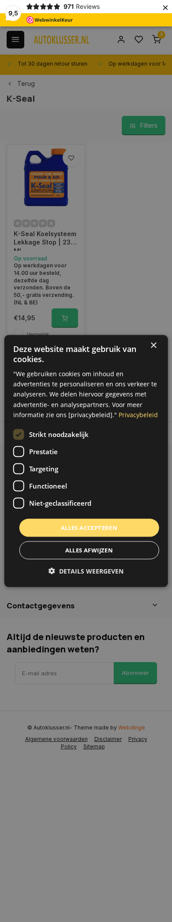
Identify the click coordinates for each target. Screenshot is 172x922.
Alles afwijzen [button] (89, 550)
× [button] (153, 345)
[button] (86, 571)
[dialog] (86, 461)
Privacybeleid (138, 414)
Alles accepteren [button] (89, 527)
